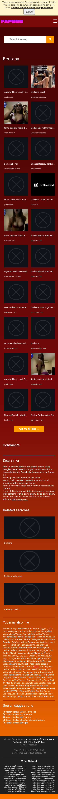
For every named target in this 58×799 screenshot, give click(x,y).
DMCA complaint (20, 499)
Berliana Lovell (11, 164)
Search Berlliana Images (16, 722)
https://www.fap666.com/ (14, 775)
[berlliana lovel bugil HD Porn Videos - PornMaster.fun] (43, 302)
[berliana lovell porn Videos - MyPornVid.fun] (43, 230)
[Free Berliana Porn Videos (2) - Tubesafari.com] (16, 302)
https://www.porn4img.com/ (43, 789)
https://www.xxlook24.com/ (15, 791)
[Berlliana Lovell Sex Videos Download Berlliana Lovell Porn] (43, 195)
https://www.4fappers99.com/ (15, 768)
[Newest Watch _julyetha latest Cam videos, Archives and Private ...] (16, 410)
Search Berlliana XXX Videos (18, 714)
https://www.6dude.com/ (15, 773)
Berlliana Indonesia (13, 576)
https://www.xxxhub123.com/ (15, 785)
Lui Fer (6, 645)
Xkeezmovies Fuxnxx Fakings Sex (19, 636)
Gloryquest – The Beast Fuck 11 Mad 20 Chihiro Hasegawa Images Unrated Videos (28, 681)
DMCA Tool (39, 742)
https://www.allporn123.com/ (43, 779)
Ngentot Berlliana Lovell (15, 271)
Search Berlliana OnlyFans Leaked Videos (25, 720)
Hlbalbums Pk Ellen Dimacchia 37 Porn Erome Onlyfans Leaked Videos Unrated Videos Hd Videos (28, 676)
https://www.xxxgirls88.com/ (43, 766)
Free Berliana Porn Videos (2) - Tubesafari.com (26, 307)
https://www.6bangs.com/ (15, 770)
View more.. (29, 429)
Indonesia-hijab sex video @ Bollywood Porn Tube (28, 343)
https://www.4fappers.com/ (15, 766)
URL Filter (28, 742)
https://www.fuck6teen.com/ (43, 770)
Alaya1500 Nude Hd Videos (17, 639)
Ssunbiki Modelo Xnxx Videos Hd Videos (34, 696)
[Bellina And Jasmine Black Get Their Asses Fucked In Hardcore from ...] (43, 410)
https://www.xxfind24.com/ (15, 789)
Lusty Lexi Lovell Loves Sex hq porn (21, 199)
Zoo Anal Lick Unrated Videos (25, 693)
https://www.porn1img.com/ (43, 783)
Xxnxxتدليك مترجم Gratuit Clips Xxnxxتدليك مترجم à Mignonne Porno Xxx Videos (27, 657)
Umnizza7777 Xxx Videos (15, 691)
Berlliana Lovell (11, 609)
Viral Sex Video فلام (46, 636)
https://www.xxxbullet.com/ (15, 783)
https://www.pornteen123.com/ (43, 777)
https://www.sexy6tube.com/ (43, 768)
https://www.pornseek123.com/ (43, 773)
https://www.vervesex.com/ (15, 781)
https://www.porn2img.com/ (43, 785)
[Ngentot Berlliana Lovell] (16, 266)
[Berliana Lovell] (16, 159)
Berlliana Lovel (38, 92)
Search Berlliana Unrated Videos (20, 711)
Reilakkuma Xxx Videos (14, 680)
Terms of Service (40, 739)
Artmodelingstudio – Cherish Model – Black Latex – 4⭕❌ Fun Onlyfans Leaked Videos (27, 667)
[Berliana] (43, 338)
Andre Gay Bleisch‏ (19, 664)
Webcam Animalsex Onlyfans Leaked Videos (32, 688)
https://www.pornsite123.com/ (15, 777)
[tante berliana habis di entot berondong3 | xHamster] (16, 123)
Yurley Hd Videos (27, 650)
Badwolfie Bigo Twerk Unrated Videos (21, 628)
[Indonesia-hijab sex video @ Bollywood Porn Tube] (16, 338)
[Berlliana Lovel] (43, 87)
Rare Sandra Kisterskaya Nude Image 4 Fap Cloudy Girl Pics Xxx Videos (27, 661)
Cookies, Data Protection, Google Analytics (32, 7)
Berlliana (8, 543)
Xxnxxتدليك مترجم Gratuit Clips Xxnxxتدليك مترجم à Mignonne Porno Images (28, 653)
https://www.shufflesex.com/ (15, 779)
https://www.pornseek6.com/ (43, 775)
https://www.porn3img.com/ (43, 787)
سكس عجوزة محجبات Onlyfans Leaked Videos (28, 630)
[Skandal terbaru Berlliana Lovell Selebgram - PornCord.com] (43, 159)
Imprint (27, 739)
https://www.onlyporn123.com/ (43, 781)
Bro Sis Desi (24, 669)
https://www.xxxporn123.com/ (15, 787)
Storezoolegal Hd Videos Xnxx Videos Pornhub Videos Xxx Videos (27, 632)
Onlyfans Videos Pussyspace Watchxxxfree (33, 642)
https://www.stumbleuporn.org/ (43, 791)
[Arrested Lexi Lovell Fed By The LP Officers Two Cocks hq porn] (16, 87)
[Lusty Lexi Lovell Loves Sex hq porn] (16, 195)
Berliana (35, 343)
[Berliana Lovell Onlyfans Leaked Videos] (43, 123)
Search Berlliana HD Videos (18, 717)
